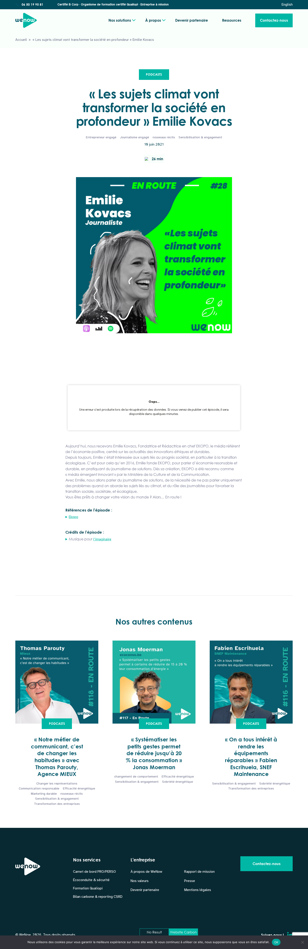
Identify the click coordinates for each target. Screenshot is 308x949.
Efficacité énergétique (79, 788)
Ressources (231, 20)
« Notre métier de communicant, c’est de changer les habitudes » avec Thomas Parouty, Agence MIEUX (57, 756)
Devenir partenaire (191, 20)
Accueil (21, 39)
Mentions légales (197, 890)
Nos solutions (119, 20)
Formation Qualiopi (88, 888)
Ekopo (73, 517)
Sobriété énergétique (177, 782)
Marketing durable (44, 794)
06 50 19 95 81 (32, 4)
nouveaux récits (164, 137)
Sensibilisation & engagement (200, 137)
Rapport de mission (199, 871)
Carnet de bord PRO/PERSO (94, 871)
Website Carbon (183, 932)
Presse (189, 881)
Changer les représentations (56, 783)
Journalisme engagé (134, 137)
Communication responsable (39, 788)
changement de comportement (136, 776)
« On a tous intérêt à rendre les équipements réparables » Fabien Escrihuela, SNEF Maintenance (251, 756)
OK (276, 942)
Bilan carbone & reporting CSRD (97, 896)
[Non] (302, 942)
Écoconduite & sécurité (91, 880)
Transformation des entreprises (57, 804)
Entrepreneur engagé (101, 137)
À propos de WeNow (146, 871)
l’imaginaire (102, 539)
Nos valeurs (140, 881)
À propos (153, 20)
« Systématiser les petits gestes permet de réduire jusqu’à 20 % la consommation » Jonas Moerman (154, 753)
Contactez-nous (274, 20)
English (287, 4)
